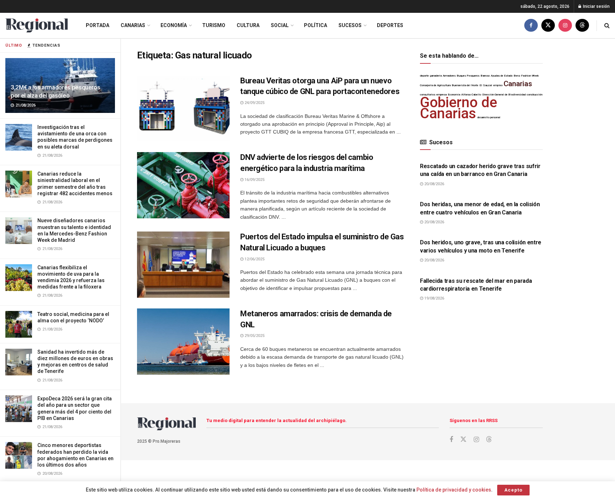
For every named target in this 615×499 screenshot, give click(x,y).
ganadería (436, 75)
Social (280, 25)
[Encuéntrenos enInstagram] (565, 25)
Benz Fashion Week (526, 75)
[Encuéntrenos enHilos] (582, 25)
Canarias (133, 25)
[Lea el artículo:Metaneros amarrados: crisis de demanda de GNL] (183, 341)
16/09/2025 (253, 179)
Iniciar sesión (596, 6)
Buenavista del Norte (465, 85)
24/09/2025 (253, 102)
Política (315, 25)
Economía (174, 25)
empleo (498, 85)
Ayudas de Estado (501, 75)
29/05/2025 (253, 335)
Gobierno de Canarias (458, 107)
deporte (424, 75)
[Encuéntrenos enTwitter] (548, 25)
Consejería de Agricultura (435, 85)
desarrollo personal (488, 117)
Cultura (248, 25)
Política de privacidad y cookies (453, 490)
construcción (534, 94)
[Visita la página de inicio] (36, 25)
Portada (97, 25)
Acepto (513, 490)
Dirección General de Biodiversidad (504, 94)
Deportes (390, 25)
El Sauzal (485, 85)
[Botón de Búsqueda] (607, 25)
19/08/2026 (433, 298)
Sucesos (350, 25)
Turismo (213, 25)
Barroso (485, 75)
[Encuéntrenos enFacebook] (531, 25)
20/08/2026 (433, 184)
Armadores (449, 75)
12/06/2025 (253, 259)
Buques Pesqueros (468, 75)
